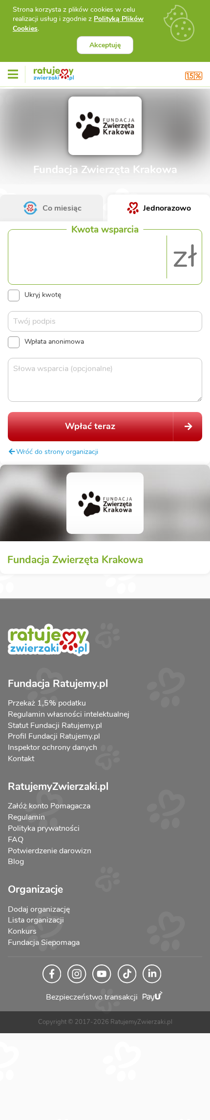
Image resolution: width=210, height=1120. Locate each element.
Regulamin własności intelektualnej (68, 714)
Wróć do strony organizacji (57, 451)
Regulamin (26, 817)
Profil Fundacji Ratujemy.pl (54, 736)
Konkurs (22, 931)
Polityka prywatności (44, 828)
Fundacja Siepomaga (44, 942)
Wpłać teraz (90, 426)
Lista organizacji (36, 920)
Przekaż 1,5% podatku (47, 703)
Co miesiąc (62, 208)
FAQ (15, 839)
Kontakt (21, 758)
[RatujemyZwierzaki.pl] (53, 71)
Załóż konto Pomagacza (49, 806)
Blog (16, 861)
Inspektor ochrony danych (52, 747)
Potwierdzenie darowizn (49, 850)
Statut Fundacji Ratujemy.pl (55, 725)
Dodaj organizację (39, 909)
